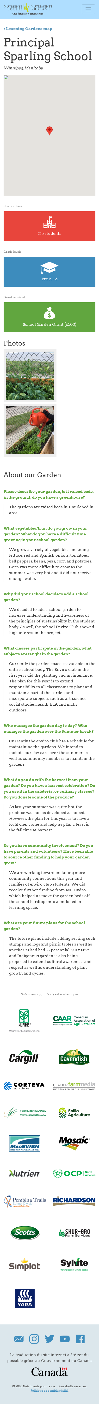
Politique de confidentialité (49, 1390)
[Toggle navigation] (88, 9)
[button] (49, 131)
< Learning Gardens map (28, 28)
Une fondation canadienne (27, 13)
